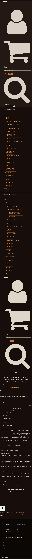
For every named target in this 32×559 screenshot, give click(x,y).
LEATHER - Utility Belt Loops (11, 162)
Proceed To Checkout (19, 387)
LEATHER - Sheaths (10, 161)
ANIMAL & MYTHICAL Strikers (14, 124)
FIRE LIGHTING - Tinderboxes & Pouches (13, 132)
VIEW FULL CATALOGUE (10, 169)
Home (5, 114)
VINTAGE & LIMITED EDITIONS (11, 171)
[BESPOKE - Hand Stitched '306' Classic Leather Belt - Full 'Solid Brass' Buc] (1, 393)
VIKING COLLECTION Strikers (13, 125)
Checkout (10, 73)
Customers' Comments (7, 172)
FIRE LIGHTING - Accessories (11, 135)
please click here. (24, 441)
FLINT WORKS (8, 144)
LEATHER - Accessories (10, 154)
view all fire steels (11, 142)
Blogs (6, 178)
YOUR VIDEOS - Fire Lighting (10, 186)
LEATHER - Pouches (10, 158)
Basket (6, 73)
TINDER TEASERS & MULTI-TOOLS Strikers (16, 215)
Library (5, 176)
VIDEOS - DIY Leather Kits (10, 182)
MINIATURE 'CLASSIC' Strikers (14, 127)
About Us (5, 188)
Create (7, 557)
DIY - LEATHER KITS (10, 151)
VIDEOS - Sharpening (9, 185)
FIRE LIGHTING (8, 120)
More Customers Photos (9, 175)
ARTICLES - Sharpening (9, 266)
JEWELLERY (8, 145)
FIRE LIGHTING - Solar (11, 138)
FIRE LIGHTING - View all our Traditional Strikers (14, 141)
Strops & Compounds (10, 168)
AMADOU (7, 118)
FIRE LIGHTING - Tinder (11, 134)
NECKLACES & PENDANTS (11, 148)
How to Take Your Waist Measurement (23, 467)
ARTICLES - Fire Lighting (10, 179)
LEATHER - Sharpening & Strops (12, 159)
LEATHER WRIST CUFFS (11, 232)
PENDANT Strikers (12, 131)
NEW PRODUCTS (8, 117)
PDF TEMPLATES (8, 249)
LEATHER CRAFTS (9, 149)
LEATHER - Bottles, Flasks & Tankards (13, 155)
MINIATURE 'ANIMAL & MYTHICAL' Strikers (16, 128)
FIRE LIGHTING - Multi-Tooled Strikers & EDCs (14, 137)
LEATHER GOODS (9, 152)
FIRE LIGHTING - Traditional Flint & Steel (13, 121)
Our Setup (7, 189)
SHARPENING (8, 165)
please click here (22, 462)
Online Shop (6, 115)
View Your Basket (12, 387)
